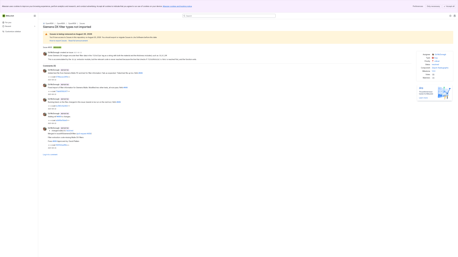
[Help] (450, 16)
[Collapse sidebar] (35, 16)
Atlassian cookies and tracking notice (177, 6)
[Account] (455, 16)
